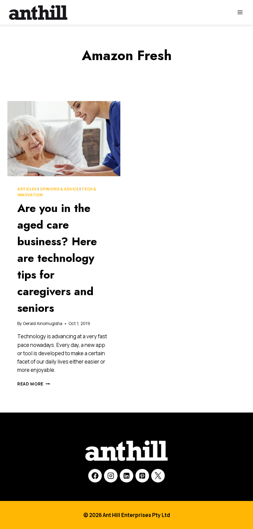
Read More (33, 384)
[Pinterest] (142, 475)
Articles (27, 189)
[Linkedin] (126, 475)
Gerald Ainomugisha (42, 323)
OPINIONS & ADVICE (59, 189)
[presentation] (63, 138)
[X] (158, 475)
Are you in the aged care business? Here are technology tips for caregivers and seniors (57, 258)
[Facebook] (95, 475)
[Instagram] (111, 475)
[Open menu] (240, 12)
